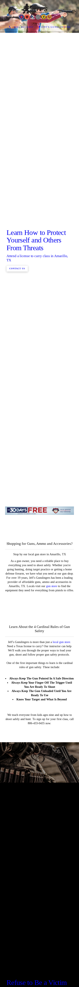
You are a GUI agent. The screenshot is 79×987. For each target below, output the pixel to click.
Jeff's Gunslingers (56, 27)
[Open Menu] (74, 12)
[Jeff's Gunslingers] (35, 11)
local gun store (61, 839)
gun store (51, 783)
